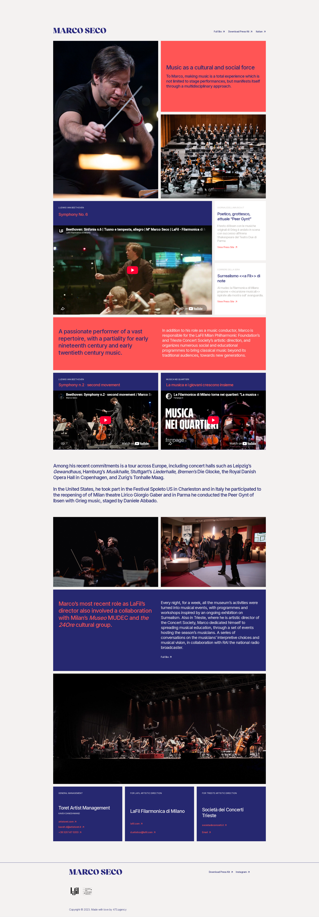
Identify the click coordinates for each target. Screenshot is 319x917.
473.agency (119, 909)
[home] (79, 30)
